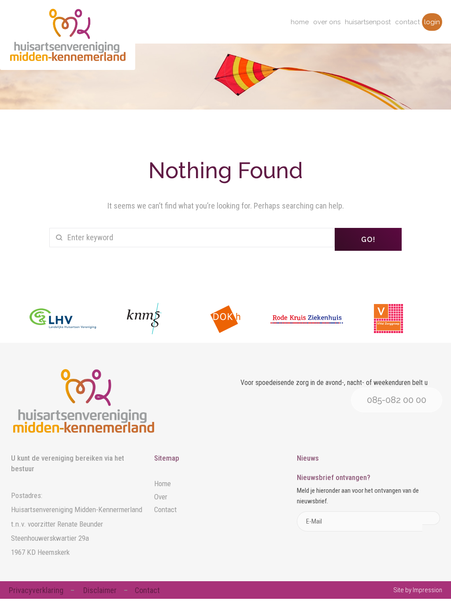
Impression (427, 590)
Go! (368, 239)
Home (300, 22)
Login (432, 22)
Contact (407, 22)
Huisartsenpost (368, 22)
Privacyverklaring (36, 590)
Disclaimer (100, 590)
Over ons (326, 22)
